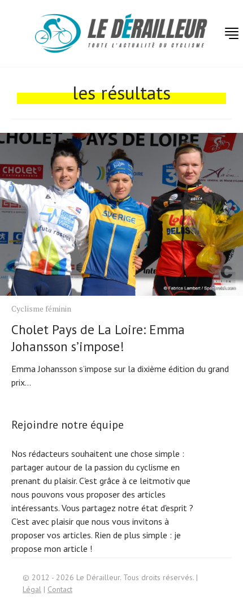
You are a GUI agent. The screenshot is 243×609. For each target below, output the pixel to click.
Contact (59, 589)
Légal (32, 589)
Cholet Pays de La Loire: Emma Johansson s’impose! (98, 338)
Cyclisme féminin (41, 308)
